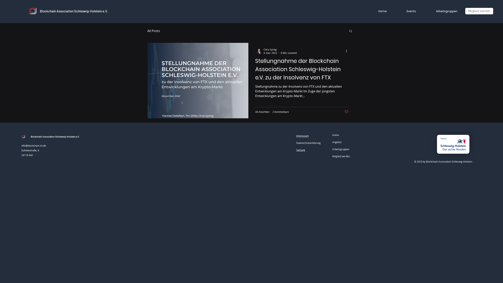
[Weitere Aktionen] (347, 51)
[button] (350, 31)
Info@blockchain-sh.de (33, 145)
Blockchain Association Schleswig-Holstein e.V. (74, 11)
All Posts (153, 31)
